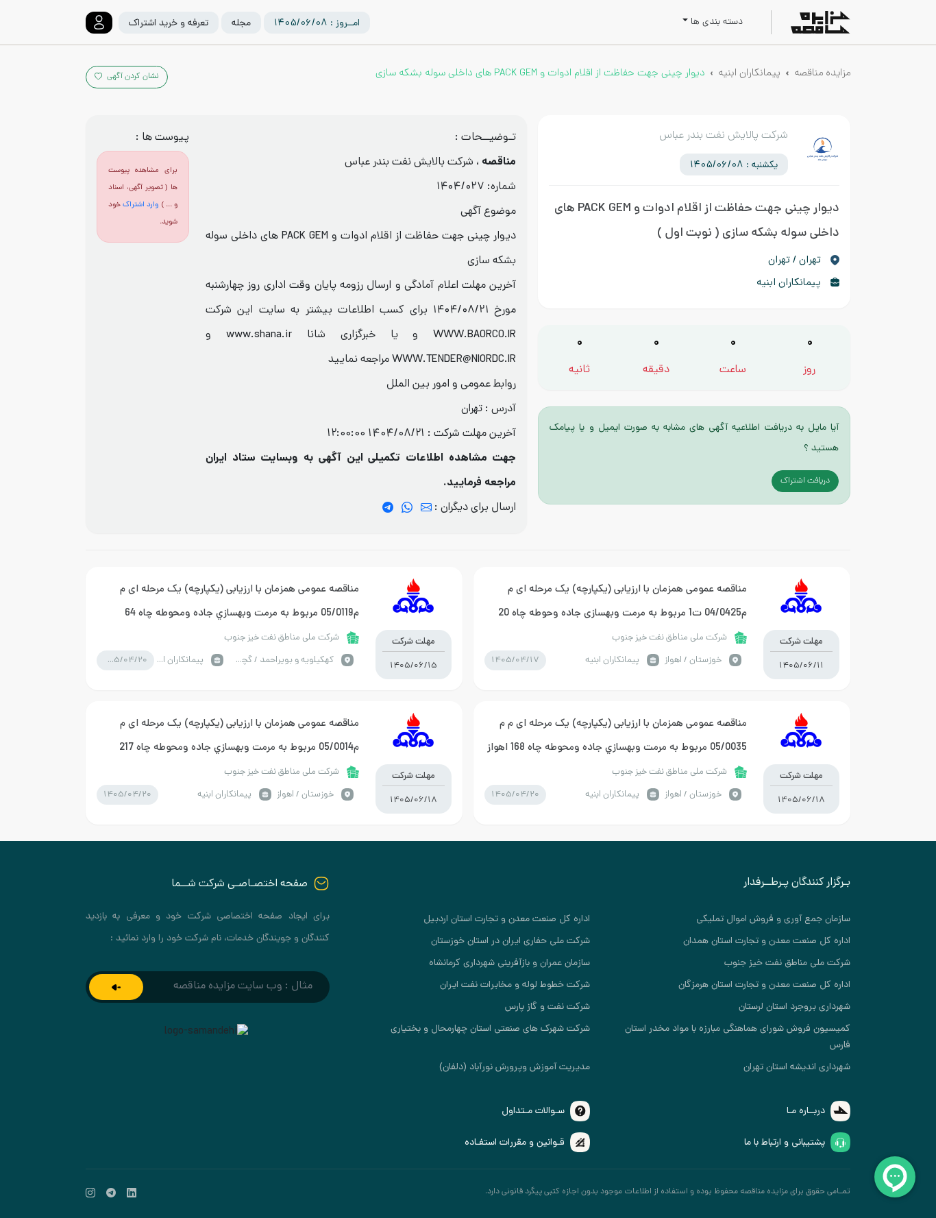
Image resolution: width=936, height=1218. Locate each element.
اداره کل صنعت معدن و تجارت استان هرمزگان (764, 985)
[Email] (426, 508)
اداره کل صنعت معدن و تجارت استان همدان (766, 941)
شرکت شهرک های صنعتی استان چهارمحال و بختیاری (490, 1029)
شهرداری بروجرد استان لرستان (794, 1007)
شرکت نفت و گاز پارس (547, 1007)
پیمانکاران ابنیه (749, 73)
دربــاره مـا (806, 1111)
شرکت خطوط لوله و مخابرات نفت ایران (515, 985)
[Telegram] (387, 508)
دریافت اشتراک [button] (805, 481)
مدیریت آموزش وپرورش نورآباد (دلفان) (514, 1067)
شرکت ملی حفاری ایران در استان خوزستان (510, 941)
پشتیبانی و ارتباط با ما (784, 1143)
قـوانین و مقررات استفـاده (515, 1143)
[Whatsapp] (407, 508)
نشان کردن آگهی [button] (132, 77)
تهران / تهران (794, 260)
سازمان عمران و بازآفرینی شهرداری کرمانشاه (509, 963)
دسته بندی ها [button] (717, 22)
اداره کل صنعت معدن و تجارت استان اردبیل (506, 919)
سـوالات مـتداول (533, 1111)
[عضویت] (116, 987)
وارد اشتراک (140, 204)
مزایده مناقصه (822, 73)
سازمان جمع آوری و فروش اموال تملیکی (773, 919)
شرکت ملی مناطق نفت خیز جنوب (787, 963)
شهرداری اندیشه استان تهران (796, 1067)
